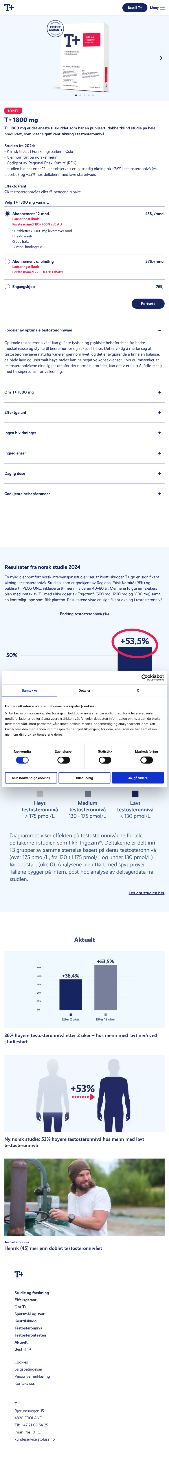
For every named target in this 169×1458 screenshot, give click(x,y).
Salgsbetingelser (28, 1369)
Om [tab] (139, 690)
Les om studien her (147, 893)
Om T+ (21, 1307)
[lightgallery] (84, 58)
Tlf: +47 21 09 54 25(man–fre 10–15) (31, 1428)
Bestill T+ (23, 1349)
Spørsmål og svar (29, 1314)
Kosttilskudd (26, 1321)
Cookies (21, 1362)
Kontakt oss (25, 1383)
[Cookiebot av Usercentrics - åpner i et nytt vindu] (144, 677)
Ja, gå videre (138, 778)
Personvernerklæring (32, 1376)
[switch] (63, 760)
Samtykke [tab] (29, 690)
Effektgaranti (26, 1299)
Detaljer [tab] (85, 690)
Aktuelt (21, 1342)
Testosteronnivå (28, 1328)
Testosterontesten (30, 1335)
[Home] (9, 7)
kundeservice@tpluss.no (35, 1439)
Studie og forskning (32, 1292)
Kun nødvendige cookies (31, 778)
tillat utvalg (84, 778)
